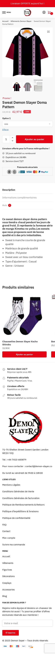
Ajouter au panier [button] (24, 354)
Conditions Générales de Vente (18, 491)
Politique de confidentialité (16, 518)
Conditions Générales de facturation (21, 498)
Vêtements (7, 563)
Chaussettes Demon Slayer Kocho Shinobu (20, 343)
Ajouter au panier (34, 139)
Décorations (8, 576)
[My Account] (44, 12)
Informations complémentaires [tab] (19, 197)
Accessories (8, 589)
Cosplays (6, 582)
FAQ (4, 524)
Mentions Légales (11, 484)
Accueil (5, 21)
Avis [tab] (6, 205)
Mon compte (8, 537)
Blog (4, 596)
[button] (48, 31)
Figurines (7, 569)
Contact (6, 531)
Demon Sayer (18, 640)
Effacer (5, 129)
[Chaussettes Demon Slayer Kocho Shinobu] (24, 316)
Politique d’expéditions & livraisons (20, 511)
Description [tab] (8, 189)
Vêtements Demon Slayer (21, 21)
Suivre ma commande (13, 544)
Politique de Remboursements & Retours (23, 504)
